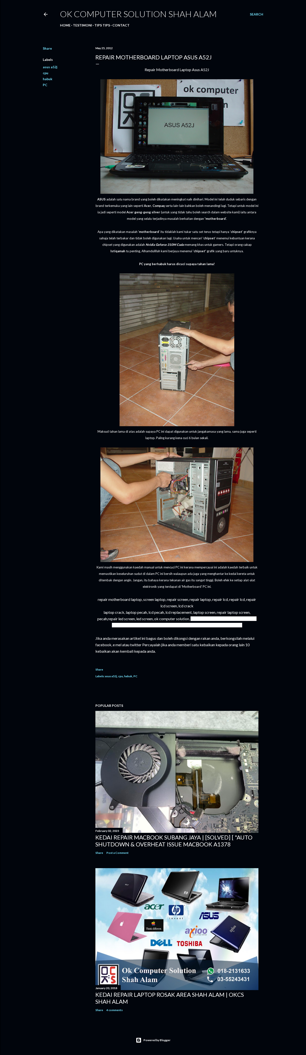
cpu (45, 73)
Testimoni (82, 25)
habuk (47, 79)
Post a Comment (117, 853)
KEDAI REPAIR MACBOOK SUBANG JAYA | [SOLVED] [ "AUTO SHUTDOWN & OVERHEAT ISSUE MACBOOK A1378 (173, 841)
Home (65, 25)
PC (45, 85)
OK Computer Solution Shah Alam (138, 14)
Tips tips (102, 25)
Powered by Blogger (156, 1040)
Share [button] (47, 48)
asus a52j (50, 67)
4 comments (114, 1010)
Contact (121, 25)
